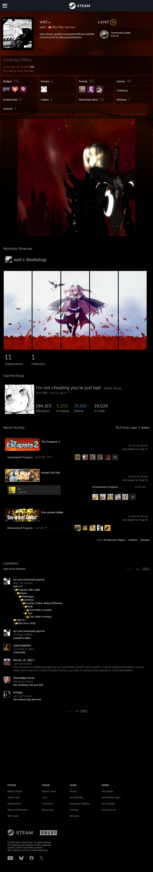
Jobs (44, 797)
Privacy (74, 791)
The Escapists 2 (50, 441)
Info (32, 66)
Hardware (47, 803)
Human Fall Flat (50, 472)
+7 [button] (132, 496)
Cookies (74, 809)
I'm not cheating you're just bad (68, 387)
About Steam (14, 791)
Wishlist (132, 539)
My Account (109, 809)
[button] (125, 21)
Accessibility (76, 797)
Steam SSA (13, 797)
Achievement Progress (20, 457)
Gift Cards (13, 815)
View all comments (14, 569)
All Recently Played (114, 539)
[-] (18, 348)
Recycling (47, 809)
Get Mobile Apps (111, 797)
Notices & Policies (80, 803)
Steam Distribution (18, 809)
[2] (46, 348)
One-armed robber (52, 512)
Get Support (108, 803)
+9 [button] (114, 457)
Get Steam (107, 791)
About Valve (49, 791)
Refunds (74, 815)
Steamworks (14, 803)
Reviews (145, 539)
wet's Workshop (30, 259)
